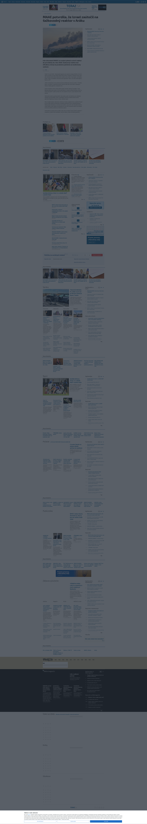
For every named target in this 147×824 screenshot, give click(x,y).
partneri (29, 814)
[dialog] (73, 817)
